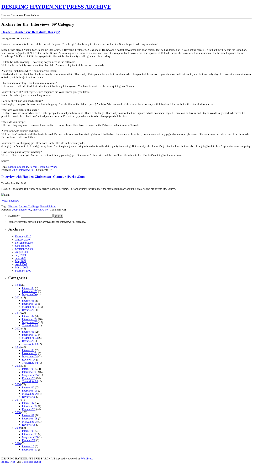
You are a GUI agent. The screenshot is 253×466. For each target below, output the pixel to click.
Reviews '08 (28, 424)
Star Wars (51, 166)
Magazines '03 (30, 337)
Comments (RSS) (31, 461)
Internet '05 (28, 368)
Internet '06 (28, 387)
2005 (18, 365)
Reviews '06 (28, 396)
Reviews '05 (28, 378)
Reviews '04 (28, 359)
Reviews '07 (28, 409)
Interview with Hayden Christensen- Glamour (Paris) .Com (43, 176)
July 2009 (20, 255)
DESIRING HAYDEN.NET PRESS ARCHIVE (56, 7)
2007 (18, 399)
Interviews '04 (29, 353)
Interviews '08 (29, 418)
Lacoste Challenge (18, 166)
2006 (18, 384)
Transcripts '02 (30, 325)
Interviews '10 (29, 449)
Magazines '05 (30, 375)
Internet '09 (25, 209)
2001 (18, 297)
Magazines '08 (30, 421)
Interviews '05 (29, 371)
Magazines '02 (30, 322)
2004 (18, 347)
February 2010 (23, 236)
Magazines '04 (30, 356)
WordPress (87, 458)
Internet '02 (28, 316)
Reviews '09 (28, 440)
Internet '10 (28, 446)
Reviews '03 (28, 340)
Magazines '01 (30, 306)
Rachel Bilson (37, 166)
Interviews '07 (29, 406)
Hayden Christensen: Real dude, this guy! (30, 32)
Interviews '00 (29, 291)
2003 (18, 328)
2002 (18, 313)
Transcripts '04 (30, 362)
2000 (18, 285)
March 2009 (21, 267)
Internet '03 (28, 331)
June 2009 (20, 258)
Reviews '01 (28, 309)
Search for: (14, 215)
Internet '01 (28, 300)
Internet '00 (28, 288)
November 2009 (24, 242)
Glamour (12, 206)
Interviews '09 (26, 169)
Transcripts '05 (30, 381)
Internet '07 (28, 403)
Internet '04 (28, 350)
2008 (18, 412)
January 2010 (22, 239)
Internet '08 (28, 415)
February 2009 (23, 270)
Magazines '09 (30, 437)
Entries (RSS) (8, 461)
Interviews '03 (29, 334)
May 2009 (20, 261)
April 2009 (21, 264)
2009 (15, 169)
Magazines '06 (30, 393)
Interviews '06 (29, 390)
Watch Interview (10, 200)
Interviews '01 (29, 303)
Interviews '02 (29, 319)
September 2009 (24, 248)
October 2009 (22, 245)
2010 (18, 443)
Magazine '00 (29, 294)
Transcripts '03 (30, 344)
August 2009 (22, 251)
